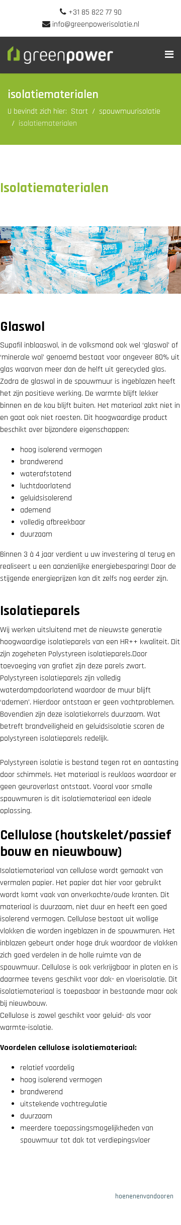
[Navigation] (169, 55)
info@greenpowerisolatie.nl (95, 24)
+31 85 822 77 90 (95, 12)
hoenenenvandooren (144, 1196)
